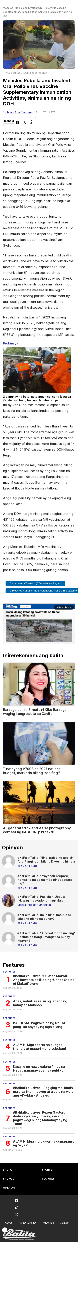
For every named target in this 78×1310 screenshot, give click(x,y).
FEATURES (48, 1178)
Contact (64, 1222)
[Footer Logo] (19, 1233)
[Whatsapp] (31, 122)
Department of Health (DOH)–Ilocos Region (35, 583)
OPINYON (9, 1187)
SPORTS (47, 1169)
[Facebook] (17, 122)
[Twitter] (24, 122)
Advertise (48, 1222)
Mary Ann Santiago (20, 112)
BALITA (7, 1169)
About (8, 1222)
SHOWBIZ (9, 1178)
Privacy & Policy (27, 1222)
